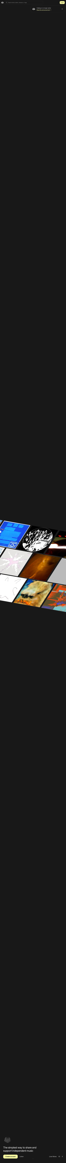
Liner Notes (53, 1156)
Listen (22, 1156)
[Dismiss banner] (62, 9)
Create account (10, 1156)
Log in (62, 2)
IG (59, 1156)
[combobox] (24, 2)
